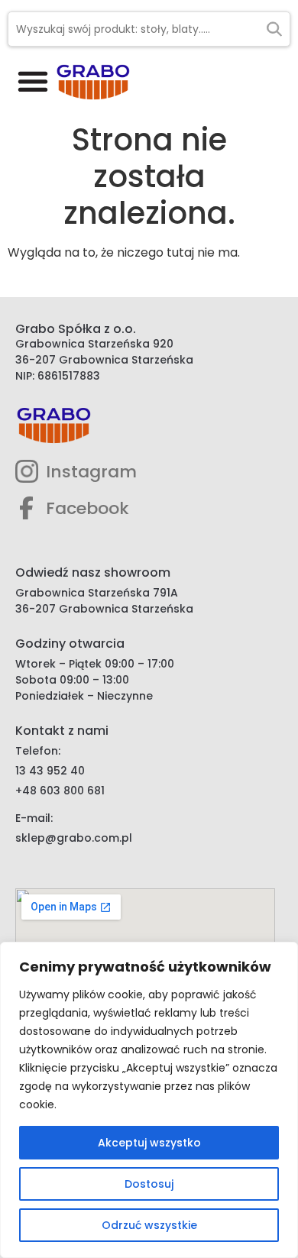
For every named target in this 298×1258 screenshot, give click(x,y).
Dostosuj (149, 1184)
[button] (32, 81)
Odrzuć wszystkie (149, 1225)
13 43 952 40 (50, 770)
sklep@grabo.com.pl (73, 838)
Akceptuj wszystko (149, 1142)
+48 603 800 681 (60, 790)
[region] (149, 1100)
